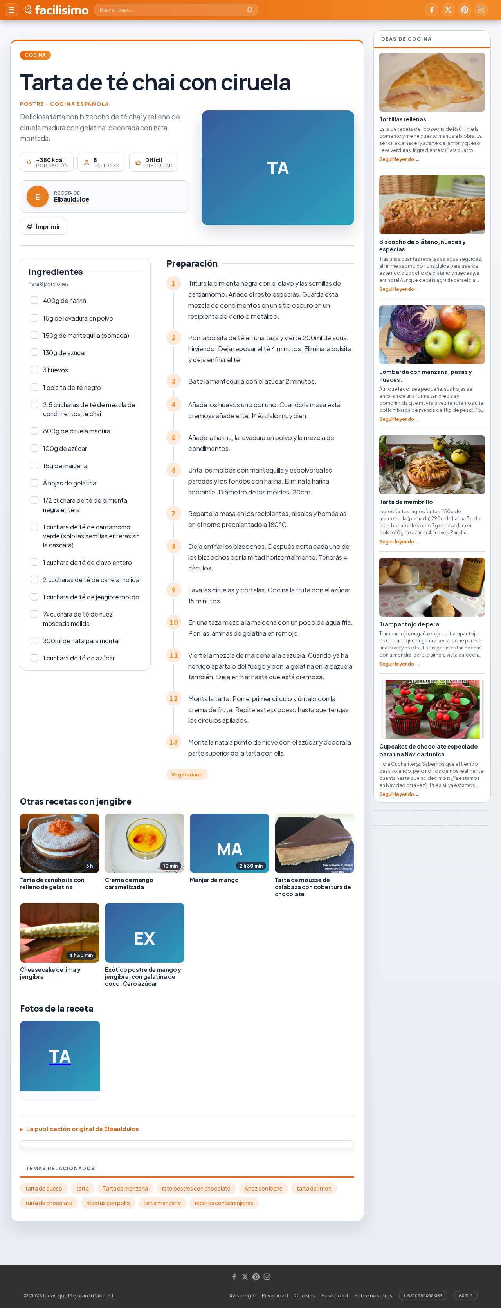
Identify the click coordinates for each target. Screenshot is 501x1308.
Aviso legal (242, 1295)
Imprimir (48, 226)
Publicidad (334, 1295)
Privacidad (275, 1295)
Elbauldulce (71, 199)
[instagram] (481, 9)
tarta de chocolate (48, 1203)
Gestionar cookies (423, 1295)
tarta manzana (162, 1203)
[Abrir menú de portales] (11, 9)
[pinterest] (464, 9)
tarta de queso (43, 1188)
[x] (448, 9)
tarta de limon (314, 1188)
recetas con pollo (108, 1203)
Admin (465, 1295)
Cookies (304, 1295)
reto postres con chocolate (196, 1188)
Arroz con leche (264, 1188)
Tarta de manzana (125, 1188)
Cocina (35, 55)
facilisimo (61, 10)
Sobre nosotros (373, 1295)
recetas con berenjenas (224, 1203)
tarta (82, 1188)
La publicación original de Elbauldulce (82, 1128)
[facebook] (431, 9)
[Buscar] (250, 10)
